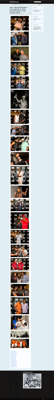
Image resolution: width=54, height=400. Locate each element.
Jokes (16, 382)
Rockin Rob (13, 365)
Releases (16, 387)
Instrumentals (17, 380)
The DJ (10, 393)
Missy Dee (12, 364)
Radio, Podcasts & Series (18, 386)
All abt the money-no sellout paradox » (37, 31)
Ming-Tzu (30, 12)
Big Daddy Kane (13, 351)
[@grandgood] (40, 4)
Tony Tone (12, 367)
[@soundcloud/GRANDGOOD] (39, 4)
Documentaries (17, 375)
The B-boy (17, 392)
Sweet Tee (13, 366)
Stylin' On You (11, 392)
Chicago (10, 374)
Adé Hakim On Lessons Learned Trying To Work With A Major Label (37, 26)
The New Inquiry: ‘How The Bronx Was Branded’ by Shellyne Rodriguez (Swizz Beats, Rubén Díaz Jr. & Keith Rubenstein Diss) (37, 29)
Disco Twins (14, 355)
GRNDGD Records (15, 4)
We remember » (35, 21)
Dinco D (11, 355)
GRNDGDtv (11, 380)
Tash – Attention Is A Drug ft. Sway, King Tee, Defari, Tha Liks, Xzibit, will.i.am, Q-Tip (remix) (37, 11)
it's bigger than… (11, 382)
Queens (10, 386)
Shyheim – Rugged (35, 9)
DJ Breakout (13, 356)
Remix (10, 388)
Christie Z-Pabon (14, 354)
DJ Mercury (14, 357)
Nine (14, 364)
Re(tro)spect (11, 387)
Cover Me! (11, 375)
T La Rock (16, 366)
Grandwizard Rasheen (13, 361)
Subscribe (41, 4)
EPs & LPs (11, 376)
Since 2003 (19, 4)
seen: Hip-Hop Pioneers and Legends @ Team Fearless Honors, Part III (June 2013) (18, 10)
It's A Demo (17, 381)
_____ (11, 4)
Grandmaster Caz (15, 360)
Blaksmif (12, 352)
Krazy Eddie (13, 362)
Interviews (11, 381)
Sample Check (17, 388)
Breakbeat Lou (14, 352)
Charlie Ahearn (13, 353)
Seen (13, 367)
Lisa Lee (15, 362)
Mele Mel (14, 363)
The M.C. (17, 393)
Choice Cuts (17, 374)
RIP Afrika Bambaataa (35, 18)
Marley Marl (12, 363)
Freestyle (16, 376)
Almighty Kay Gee (13, 351)
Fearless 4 (13, 358)
